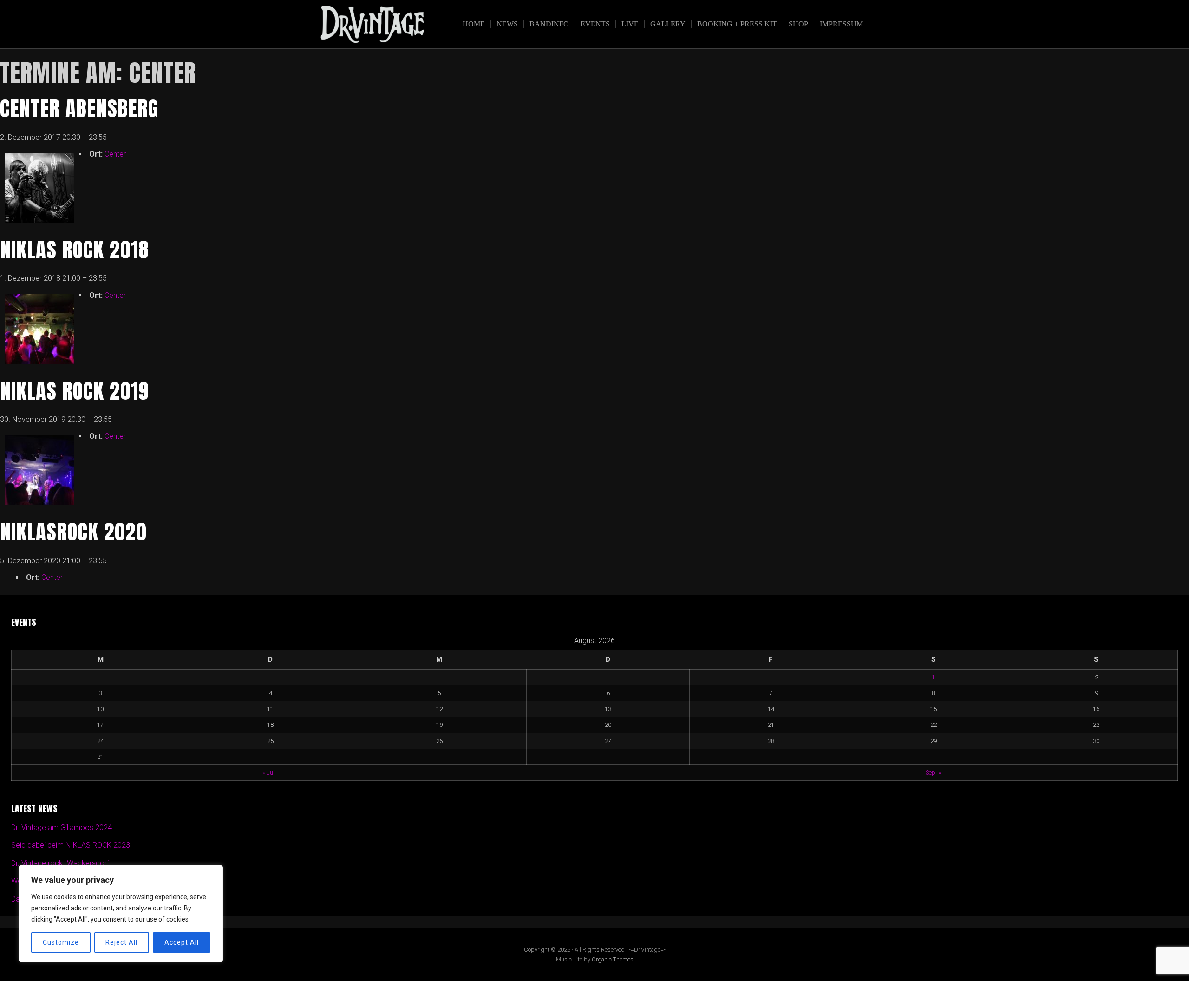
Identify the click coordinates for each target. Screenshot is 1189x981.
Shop (798, 24)
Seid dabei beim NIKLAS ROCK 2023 (70, 845)
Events (595, 24)
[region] (121, 913)
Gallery (668, 24)
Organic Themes (613, 959)
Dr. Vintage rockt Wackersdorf (60, 863)
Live (630, 24)
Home (474, 24)
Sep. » (933, 772)
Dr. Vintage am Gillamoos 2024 (61, 827)
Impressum (841, 24)
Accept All (181, 942)
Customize (61, 942)
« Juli (269, 772)
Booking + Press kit (737, 24)
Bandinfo (549, 24)
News (507, 24)
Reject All (121, 942)
